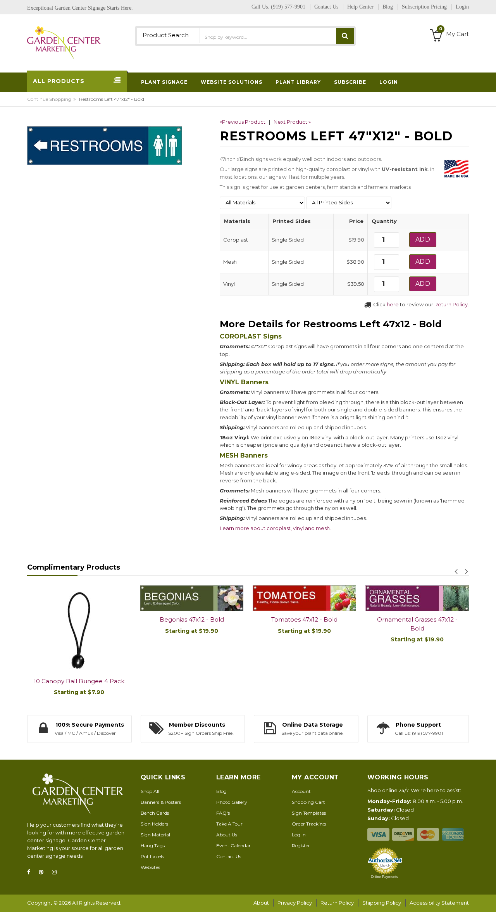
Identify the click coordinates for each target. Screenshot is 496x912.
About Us (226, 835)
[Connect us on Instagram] (56, 872)
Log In (299, 835)
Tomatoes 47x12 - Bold (304, 619)
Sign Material (155, 835)
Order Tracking (309, 824)
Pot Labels (152, 856)
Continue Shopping (49, 99)
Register (301, 845)
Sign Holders (154, 824)
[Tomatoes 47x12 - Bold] (304, 598)
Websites (150, 867)
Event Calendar (233, 845)
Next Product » (292, 122)
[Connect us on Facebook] (31, 872)
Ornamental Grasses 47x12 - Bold (417, 624)
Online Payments (384, 877)
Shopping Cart (308, 802)
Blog (221, 791)
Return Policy (451, 304)
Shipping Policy (381, 903)
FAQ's (223, 813)
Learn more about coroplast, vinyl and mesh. (275, 528)
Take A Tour (229, 824)
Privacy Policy (294, 903)
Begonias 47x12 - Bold (192, 619)
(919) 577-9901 (288, 7)
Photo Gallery (231, 802)
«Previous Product (242, 122)
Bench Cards (155, 813)
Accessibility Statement (439, 903)
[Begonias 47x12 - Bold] (191, 598)
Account (301, 791)
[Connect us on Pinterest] (43, 872)
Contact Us (228, 856)
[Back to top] (488, 898)
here (393, 304)
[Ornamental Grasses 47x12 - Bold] (417, 598)
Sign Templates (309, 813)
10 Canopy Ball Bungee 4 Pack (79, 681)
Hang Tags (153, 845)
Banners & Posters (161, 802)
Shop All (150, 791)
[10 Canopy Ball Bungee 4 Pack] (79, 628)
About (261, 903)
